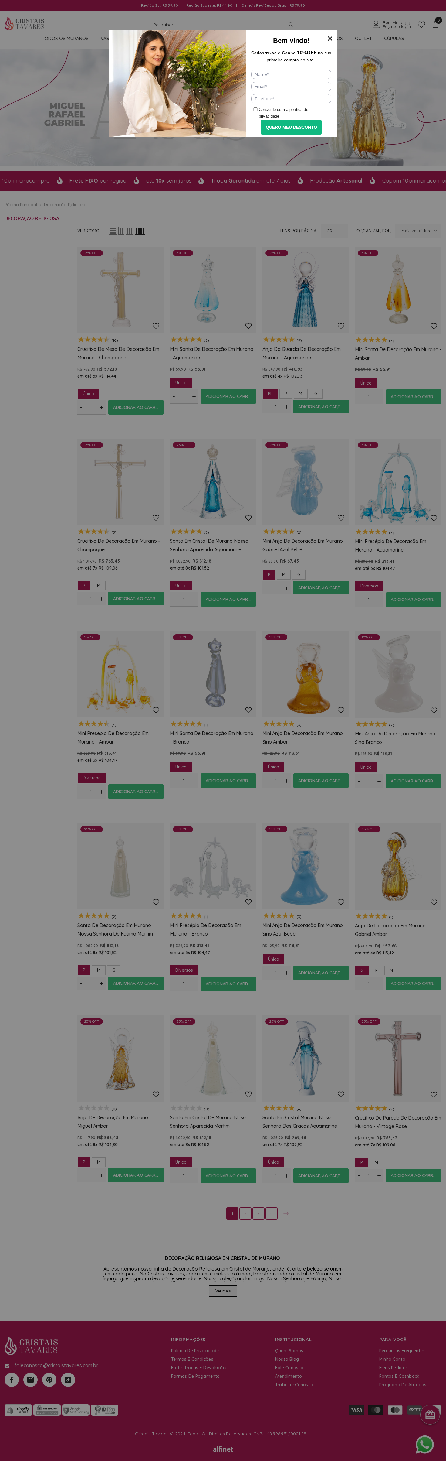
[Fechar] (330, 37)
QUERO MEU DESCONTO (291, 127)
